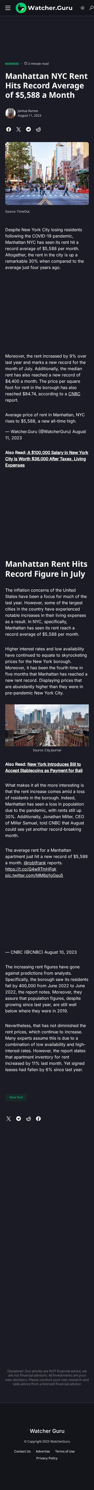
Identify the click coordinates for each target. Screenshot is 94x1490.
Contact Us (22, 1451)
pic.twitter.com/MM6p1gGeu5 (34, 875)
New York (16, 1097)
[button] (7, 8)
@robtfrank (35, 862)
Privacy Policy (47, 1458)
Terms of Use (65, 1451)
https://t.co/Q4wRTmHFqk (30, 869)
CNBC (74, 393)
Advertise (43, 1451)
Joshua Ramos (28, 111)
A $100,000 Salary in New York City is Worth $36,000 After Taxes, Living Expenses (46, 459)
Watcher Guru (47, 1431)
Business (12, 64)
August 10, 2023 (60, 952)
